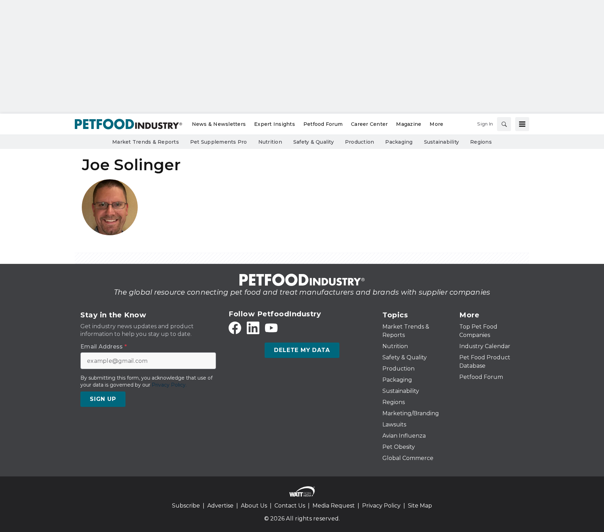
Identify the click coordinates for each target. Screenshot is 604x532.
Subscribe (186, 505)
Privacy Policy (381, 505)
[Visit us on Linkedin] (253, 328)
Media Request (333, 505)
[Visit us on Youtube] (271, 328)
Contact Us (289, 505)
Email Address (103, 347)
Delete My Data (302, 350)
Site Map (420, 505)
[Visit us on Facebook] (235, 328)
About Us (254, 505)
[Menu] (522, 124)
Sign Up (103, 399)
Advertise (220, 505)
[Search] (504, 124)
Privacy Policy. (169, 385)
